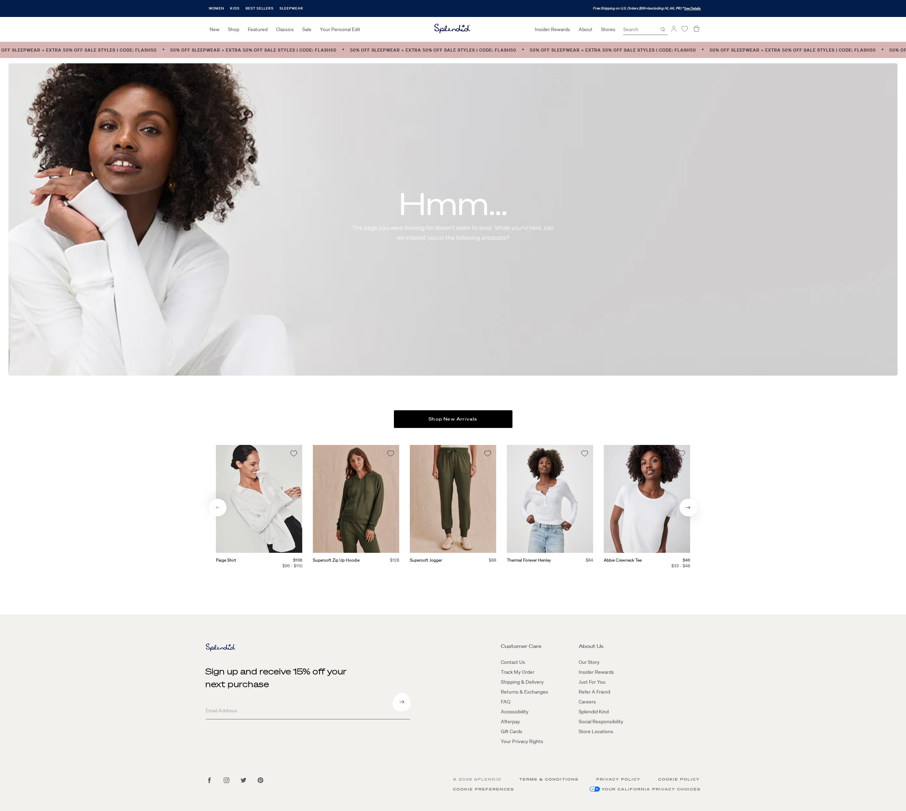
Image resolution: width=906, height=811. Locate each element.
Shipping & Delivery (522, 682)
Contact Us (513, 662)
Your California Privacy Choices (651, 789)
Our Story (589, 662)
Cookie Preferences (483, 789)
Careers (587, 702)
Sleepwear (291, 8)
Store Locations (596, 731)
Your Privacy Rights (522, 741)
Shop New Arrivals (453, 419)
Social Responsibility (601, 721)
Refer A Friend (594, 692)
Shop (233, 29)
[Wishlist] (684, 29)
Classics (285, 29)
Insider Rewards (552, 29)
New (214, 29)
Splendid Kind (594, 711)
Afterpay (510, 721)
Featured (258, 29)
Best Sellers (260, 8)
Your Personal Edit (340, 29)
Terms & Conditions (549, 779)
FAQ (505, 702)
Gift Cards (511, 731)
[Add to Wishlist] (293, 453)
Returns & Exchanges (524, 692)
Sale (306, 29)
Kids (235, 8)
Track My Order (517, 672)
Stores (608, 29)
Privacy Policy (618, 779)
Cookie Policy (679, 779)
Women (216, 8)
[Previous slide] (217, 507)
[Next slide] (688, 507)
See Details (692, 8)
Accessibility (514, 711)
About (585, 29)
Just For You (592, 682)
